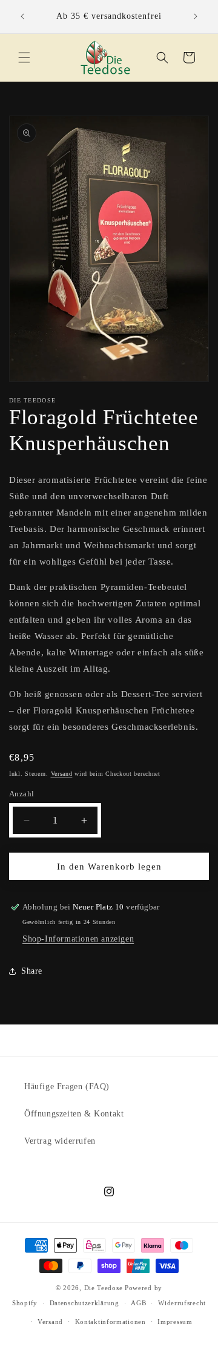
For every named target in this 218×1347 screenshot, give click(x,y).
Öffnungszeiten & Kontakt (74, 1113)
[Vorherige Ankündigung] (22, 16)
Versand (62, 773)
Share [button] (31, 970)
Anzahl (21, 793)
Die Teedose (103, 1287)
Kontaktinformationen (110, 1321)
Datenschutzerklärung (84, 1302)
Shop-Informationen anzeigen (78, 938)
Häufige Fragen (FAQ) (67, 1086)
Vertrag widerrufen (60, 1140)
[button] (24, 57)
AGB (138, 1302)
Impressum (174, 1321)
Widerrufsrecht (182, 1302)
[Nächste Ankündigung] (195, 16)
